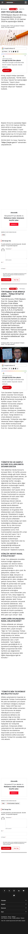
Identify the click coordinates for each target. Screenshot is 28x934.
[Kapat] (25, 56)
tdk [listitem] (3, 803)
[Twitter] (9, 890)
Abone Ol (14, 224)
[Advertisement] (14, 106)
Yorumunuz (9, 248)
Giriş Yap (16, 279)
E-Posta (3, 268)
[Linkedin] (19, 890)
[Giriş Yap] (25, 2)
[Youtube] (23, 890)
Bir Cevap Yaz (6, 241)
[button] (16, 9)
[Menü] (2, 2)
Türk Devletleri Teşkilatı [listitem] (13, 803)
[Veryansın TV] (10, 2)
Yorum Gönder (6, 279)
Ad (2, 262)
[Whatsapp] (14, 895)
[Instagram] (14, 890)
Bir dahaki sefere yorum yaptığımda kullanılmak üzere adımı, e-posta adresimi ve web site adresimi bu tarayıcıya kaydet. (14, 274)
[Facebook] (4, 890)
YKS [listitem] (3, 234)
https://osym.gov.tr (9, 142)
